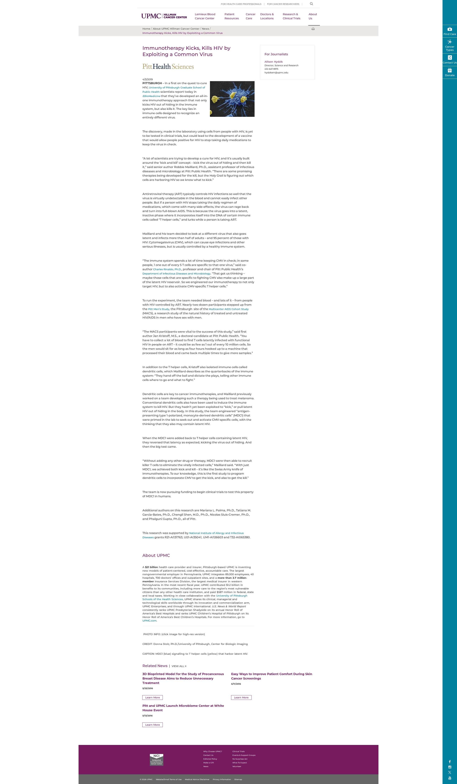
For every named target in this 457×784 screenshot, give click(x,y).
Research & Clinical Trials (291, 16)
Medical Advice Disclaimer (197, 779)
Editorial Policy (210, 759)
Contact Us (450, 62)
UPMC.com (149, 620)
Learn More (152, 697)
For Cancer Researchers (283, 4)
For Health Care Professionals (241, 4)
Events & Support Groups (243, 755)
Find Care (450, 34)
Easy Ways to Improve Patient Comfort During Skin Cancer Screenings (271, 676)
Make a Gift (208, 763)
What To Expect (239, 763)
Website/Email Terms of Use (169, 779)
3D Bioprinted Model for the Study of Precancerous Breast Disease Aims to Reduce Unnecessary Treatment (183, 678)
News (205, 766)
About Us (313, 16)
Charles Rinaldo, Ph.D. (167, 269)
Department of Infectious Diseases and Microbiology (176, 273)
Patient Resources (232, 16)
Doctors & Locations (267, 16)
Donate (450, 75)
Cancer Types (449, 48)
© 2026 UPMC (146, 779)
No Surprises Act (239, 759)
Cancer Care (250, 16)
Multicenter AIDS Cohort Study (229, 309)
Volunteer (236, 766)
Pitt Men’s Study (158, 309)
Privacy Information (222, 779)
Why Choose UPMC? (212, 751)
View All (178, 666)
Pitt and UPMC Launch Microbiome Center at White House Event (183, 708)
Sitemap (238, 779)
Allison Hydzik (274, 61)
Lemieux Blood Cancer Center (205, 16)
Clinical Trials (238, 751)
